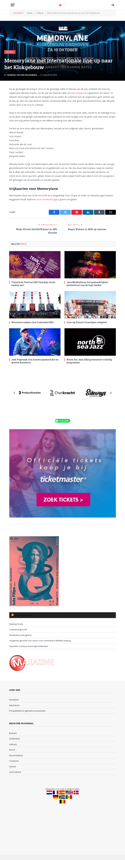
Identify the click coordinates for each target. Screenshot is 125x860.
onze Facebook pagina (48, 199)
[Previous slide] (14, 393)
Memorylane (77, 93)
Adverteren (14, 705)
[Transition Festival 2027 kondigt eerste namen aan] (35, 264)
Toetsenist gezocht (18, 629)
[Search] (112, 5)
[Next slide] (110, 393)
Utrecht (12, 766)
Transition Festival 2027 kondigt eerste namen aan (33, 284)
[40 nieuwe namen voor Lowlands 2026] (35, 304)
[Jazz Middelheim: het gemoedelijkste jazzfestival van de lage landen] (90, 264)
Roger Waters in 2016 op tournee (87, 229)
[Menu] (13, 5)
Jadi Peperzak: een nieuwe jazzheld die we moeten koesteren (35, 361)
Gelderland (14, 738)
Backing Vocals (16, 624)
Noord (12, 749)
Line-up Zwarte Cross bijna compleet (87, 322)
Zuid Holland (15, 772)
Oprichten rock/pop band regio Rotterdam (28, 646)
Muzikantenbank (23, 615)
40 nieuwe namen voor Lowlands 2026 (32, 322)
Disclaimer (14, 699)
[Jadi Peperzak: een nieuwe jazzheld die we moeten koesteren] (35, 342)
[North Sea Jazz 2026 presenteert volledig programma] (90, 342)
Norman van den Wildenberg (22, 75)
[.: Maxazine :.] (62, 5)
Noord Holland (16, 755)
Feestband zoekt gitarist (20, 635)
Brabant (13, 733)
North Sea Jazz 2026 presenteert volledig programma (89, 361)
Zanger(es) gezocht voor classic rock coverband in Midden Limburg (40, 640)
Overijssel (13, 761)
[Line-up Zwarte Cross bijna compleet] (90, 304)
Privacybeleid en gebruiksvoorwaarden (27, 710)
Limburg (12, 744)
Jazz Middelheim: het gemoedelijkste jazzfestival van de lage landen (87, 284)
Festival (10, 52)
